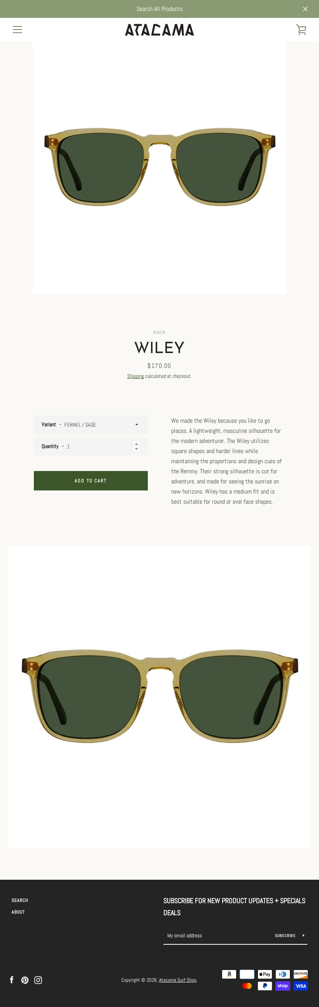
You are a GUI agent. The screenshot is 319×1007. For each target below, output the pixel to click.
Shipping (135, 376)
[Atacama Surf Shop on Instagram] (38, 979)
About (18, 912)
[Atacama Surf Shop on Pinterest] (25, 979)
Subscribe (286, 935)
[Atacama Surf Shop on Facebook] (12, 979)
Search (20, 900)
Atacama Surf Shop (177, 980)
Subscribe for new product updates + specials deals (234, 906)
